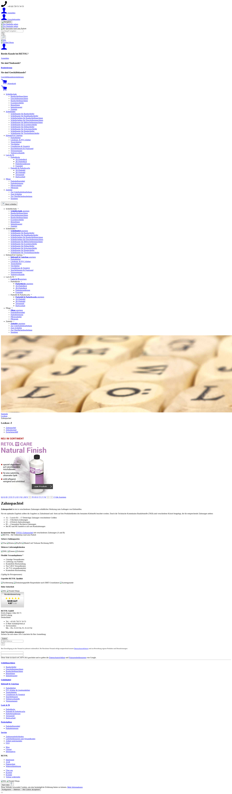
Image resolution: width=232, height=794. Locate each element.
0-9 (2, 497)
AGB (8, 762)
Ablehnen (17, 789)
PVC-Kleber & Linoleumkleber (18, 690)
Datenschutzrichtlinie (57, 658)
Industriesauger (11, 676)
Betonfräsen (10, 673)
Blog (8, 747)
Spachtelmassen (12, 697)
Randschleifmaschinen (14, 671)
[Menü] (6, 22)
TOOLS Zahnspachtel (24, 533)
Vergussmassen (11, 701)
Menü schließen (10, 204)
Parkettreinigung (12, 728)
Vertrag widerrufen (13, 777)
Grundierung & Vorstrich (15, 694)
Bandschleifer (11, 667)
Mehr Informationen (75, 787)
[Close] (2, 792)
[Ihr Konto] (4, 49)
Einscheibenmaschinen (14, 669)
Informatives (10, 752)
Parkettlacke (10, 709)
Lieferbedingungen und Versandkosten (20, 739)
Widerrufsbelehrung (13, 766)
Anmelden (5, 58)
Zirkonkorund (11, 430)
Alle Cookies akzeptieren (31, 789)
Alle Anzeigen (60, 497)
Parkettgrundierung (13, 714)
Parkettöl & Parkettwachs (15, 711)
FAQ (8, 743)
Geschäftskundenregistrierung (12, 77)
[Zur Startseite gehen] (9, 24)
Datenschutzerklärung (81, 648)
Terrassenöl (10, 716)
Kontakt (9, 775)
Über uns (9, 770)
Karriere (9, 773)
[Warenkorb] (4, 90)
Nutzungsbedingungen (77, 658)
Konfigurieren (6, 789)
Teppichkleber (11, 692)
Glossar (9, 749)
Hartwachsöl (10, 718)
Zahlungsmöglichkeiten (15, 737)
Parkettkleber (11, 688)
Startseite (4, 414)
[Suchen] (3, 33)
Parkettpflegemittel (13, 726)
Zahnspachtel (11, 428)
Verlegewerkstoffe (13, 699)
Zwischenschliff (12, 432)
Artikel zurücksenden (14, 741)
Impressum (10, 760)
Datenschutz (10, 764)
